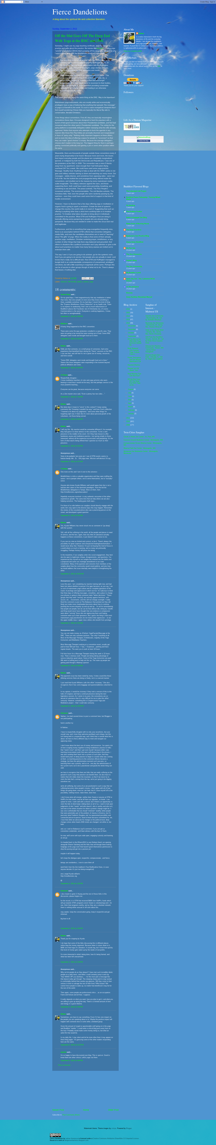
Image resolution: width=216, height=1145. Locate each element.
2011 (128, 418)
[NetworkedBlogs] (143, 137)
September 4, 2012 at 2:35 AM (72, 623)
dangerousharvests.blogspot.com (76, 1140)
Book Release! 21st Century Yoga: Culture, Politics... (134, 351)
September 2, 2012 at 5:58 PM (72, 316)
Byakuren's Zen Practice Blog (137, 236)
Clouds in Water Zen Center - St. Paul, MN (139, 437)
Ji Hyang (64, 375)
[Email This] (83, 278)
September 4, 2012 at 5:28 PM (72, 962)
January (131, 413)
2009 (128, 425)
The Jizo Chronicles (134, 254)
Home (86, 1110)
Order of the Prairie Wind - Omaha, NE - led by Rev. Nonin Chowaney (154, 332)
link (159, 66)
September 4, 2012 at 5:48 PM (72, 1007)
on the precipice (132, 287)
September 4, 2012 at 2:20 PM (72, 883)
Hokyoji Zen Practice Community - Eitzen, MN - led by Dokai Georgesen (154, 349)
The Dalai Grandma (133, 230)
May (130, 400)
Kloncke (129, 293)
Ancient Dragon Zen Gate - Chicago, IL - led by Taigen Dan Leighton (154, 357)
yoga (91, 282)
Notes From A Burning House (137, 224)
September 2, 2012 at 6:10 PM (72, 339)
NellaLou (64, 324)
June (130, 396)
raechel (63, 1052)
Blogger (129, 1128)
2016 (128, 309)
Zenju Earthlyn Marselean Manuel (139, 297)
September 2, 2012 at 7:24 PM (72, 397)
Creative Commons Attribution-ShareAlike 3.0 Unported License (116, 1138)
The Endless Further (134, 211)
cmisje (113, 1128)
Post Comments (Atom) (71, 1115)
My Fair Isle (130, 248)
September (132, 336)
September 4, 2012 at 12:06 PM (72, 706)
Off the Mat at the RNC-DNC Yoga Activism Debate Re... (135, 342)
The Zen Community (134, 266)
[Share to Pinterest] (92, 278)
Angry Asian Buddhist (134, 242)
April (130, 403)
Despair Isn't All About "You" (133, 369)
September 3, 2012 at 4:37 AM (72, 461)
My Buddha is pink (133, 273)
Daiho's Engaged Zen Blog (136, 217)
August (131, 389)
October (131, 333)
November (132, 329)
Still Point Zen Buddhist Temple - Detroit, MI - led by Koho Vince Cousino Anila (155, 340)
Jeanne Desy (65, 294)
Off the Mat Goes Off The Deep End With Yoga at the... (134, 382)
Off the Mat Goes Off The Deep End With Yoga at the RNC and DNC (82, 38)
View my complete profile (133, 51)
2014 (128, 316)
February (131, 410)
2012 (128, 323)
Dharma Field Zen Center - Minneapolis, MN (139, 448)
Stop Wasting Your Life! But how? (134, 375)
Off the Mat (72, 282)
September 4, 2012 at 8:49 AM (72, 666)
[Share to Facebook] (90, 278)
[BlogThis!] (85, 278)
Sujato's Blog (131, 260)
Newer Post (58, 1110)
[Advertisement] (85, 1089)
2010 (128, 421)
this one (100, 48)
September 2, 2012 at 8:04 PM (72, 419)
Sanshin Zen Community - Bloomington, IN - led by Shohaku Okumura (154, 318)
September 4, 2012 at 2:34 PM (72, 928)
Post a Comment (64, 1065)
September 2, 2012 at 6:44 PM (72, 368)
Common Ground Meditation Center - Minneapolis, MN (143, 440)
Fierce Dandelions (79, 11)
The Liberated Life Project (136, 191)
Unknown (64, 713)
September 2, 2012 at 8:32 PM (72, 446)
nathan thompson (72, 1138)
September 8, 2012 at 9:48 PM (72, 1060)
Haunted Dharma (134, 365)
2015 (128, 313)
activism (64, 282)
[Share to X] (87, 278)
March (130, 407)
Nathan (63, 346)
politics (79, 282)
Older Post (113, 1110)
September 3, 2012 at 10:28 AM (72, 574)
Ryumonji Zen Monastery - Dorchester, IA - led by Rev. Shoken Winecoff (155, 325)
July (130, 393)
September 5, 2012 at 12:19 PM (72, 1045)
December (132, 326)
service (85, 282)
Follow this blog (143, 140)
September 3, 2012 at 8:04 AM (72, 515)
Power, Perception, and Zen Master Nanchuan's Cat (134, 359)
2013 (128, 319)
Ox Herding (130, 205)
